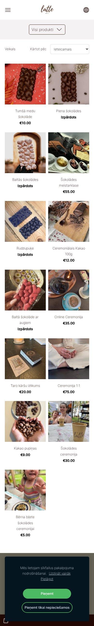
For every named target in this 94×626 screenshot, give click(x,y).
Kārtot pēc (38, 49)
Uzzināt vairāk (60, 573)
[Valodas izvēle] (86, 10)
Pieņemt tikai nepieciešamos (47, 607)
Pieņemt (47, 593)
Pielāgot (47, 579)
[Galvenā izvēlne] (7, 10)
